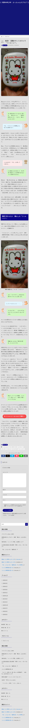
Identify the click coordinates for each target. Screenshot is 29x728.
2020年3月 (5, 614)
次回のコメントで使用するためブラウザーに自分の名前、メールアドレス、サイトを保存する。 (15, 505)
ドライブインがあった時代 (8, 534)
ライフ (5, 630)
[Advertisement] (14, 20)
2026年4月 (5, 580)
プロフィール (6, 640)
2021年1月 (5, 602)
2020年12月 (5, 605)
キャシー (21, 446)
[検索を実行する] (26, 524)
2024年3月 (5, 589)
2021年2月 (5, 598)
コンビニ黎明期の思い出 (7, 567)
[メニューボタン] (1, 2)
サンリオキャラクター (14, 446)
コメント (5, 472)
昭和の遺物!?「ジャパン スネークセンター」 (12, 677)
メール (5, 494)
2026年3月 (5, 583)
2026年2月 (5, 586)
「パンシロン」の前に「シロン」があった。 (12, 683)
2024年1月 (5, 592)
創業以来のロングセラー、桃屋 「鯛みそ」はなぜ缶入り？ (14, 538)
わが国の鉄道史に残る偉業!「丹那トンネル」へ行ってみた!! (14, 545)
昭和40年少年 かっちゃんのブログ (14, 2)
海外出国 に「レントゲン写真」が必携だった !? (12, 541)
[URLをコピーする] (26, 456)
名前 (4, 489)
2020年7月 (5, 608)
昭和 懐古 (5, 45)
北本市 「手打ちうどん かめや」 (9, 680)
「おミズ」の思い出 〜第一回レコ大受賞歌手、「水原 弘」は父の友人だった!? (14, 673)
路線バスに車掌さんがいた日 (8, 559)
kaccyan (18, 559)
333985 (20, 564)
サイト (4, 500)
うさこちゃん (5, 446)
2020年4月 (5, 611)
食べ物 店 (6, 627)
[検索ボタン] (28, 2)
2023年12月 (5, 595)
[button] (3, 456)
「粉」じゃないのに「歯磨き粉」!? (10, 549)
